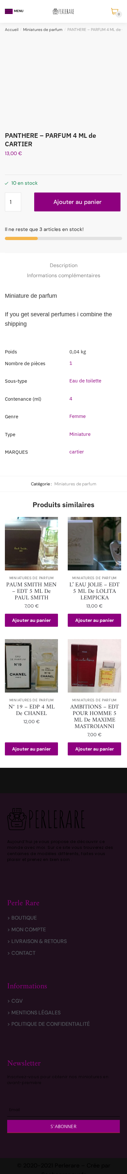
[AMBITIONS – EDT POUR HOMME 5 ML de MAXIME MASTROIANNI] (94, 665)
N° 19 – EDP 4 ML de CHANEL (31, 710)
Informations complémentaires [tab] (63, 275)
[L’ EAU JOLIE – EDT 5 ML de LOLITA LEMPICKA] (94, 543)
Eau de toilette (85, 381)
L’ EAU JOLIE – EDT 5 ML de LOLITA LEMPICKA (94, 591)
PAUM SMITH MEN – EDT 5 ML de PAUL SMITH (31, 591)
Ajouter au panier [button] (31, 620)
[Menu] (9, 11)
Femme (77, 416)
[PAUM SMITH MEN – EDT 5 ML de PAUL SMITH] (31, 543)
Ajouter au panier (77, 202)
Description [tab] (64, 265)
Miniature (80, 434)
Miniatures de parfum (43, 29)
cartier (76, 452)
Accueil (12, 29)
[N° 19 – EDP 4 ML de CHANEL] (31, 665)
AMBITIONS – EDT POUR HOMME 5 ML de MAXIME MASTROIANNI (94, 717)
